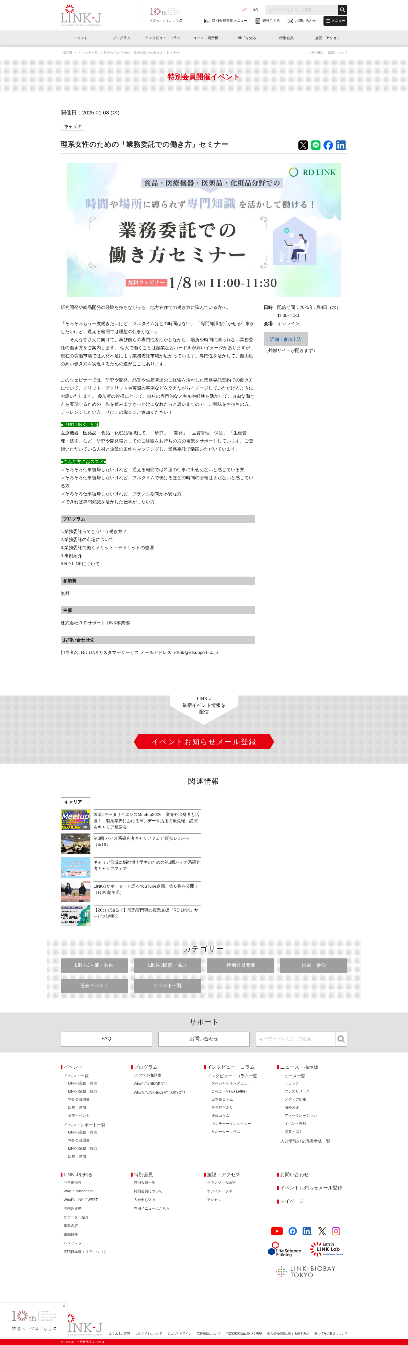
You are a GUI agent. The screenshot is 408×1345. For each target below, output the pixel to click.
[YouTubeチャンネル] (277, 1231)
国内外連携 (73, 1208)
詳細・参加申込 (285, 339)
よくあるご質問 (119, 1333)
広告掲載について (209, 1333)
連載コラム (220, 1115)
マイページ (292, 1201)
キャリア (73, 126)
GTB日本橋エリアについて (85, 1252)
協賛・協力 (294, 1132)
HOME (67, 52)
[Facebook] (293, 1231)
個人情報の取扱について (331, 1333)
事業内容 (71, 1226)
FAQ (106, 1038)
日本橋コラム (222, 1099)
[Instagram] (336, 1231)
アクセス (214, 1200)
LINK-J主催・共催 (94, 965)
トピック (292, 1083)
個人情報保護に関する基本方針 (288, 1333)
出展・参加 (314, 965)
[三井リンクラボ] (326, 1249)
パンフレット (74, 1243)
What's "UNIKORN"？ (151, 1084)
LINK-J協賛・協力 (167, 965)
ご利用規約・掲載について (327, 52)
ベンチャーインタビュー (231, 1124)
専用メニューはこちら (152, 1208)
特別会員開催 (240, 965)
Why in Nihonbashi (79, 1191)
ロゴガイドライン (179, 1333)
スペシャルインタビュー (231, 1083)
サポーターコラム (225, 1132)
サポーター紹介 (76, 1217)
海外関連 (292, 1107)
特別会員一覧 (144, 1182)
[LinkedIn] (307, 1231)
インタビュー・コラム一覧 (232, 1075)
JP (245, 9)
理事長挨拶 (73, 1182)
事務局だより (222, 1107)
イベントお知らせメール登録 (311, 1187)
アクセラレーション (301, 1115)
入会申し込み (144, 1200)
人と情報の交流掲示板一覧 (305, 1141)
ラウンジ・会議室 (221, 1182)
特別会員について (148, 1191)
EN (255, 9)
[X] (322, 1231)
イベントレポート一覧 (84, 1124)
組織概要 (71, 1234)
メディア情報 (295, 1099)
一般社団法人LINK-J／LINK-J (86, 15)
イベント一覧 (88, 52)
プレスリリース (297, 1091)
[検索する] (342, 10)
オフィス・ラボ (219, 1191)
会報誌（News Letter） (230, 1091)
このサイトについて (148, 1333)
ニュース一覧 (292, 1075)
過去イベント (94, 985)
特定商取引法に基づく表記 (244, 1333)
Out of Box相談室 (147, 1075)
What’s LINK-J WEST (81, 1200)
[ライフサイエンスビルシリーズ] (284, 1249)
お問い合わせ (204, 1038)
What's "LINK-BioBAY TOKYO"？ (160, 1092)
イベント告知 (295, 1124)
